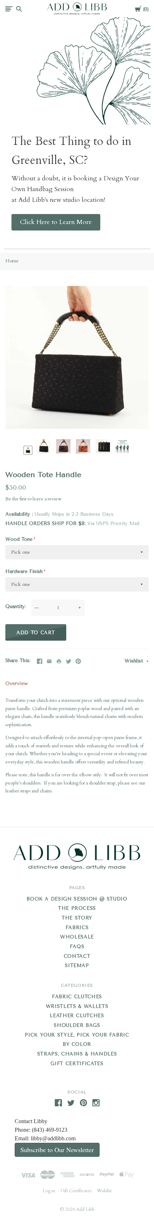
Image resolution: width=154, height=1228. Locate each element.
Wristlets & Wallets (77, 1006)
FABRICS (77, 927)
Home (12, 261)
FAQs (77, 946)
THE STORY (77, 918)
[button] (55, 222)
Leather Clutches (77, 1015)
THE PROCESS (77, 908)
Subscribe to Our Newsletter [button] (57, 1149)
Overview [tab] (16, 683)
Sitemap (77, 965)
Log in (49, 1191)
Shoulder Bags (77, 1025)
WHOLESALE (77, 937)
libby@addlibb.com (53, 1138)
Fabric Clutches (77, 996)
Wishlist (135, 661)
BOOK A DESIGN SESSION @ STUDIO (77, 899)
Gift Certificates (76, 1063)
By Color (77, 1044)
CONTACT (77, 956)
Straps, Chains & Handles (77, 1054)
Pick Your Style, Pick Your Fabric (77, 1035)
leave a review (47, 499)
